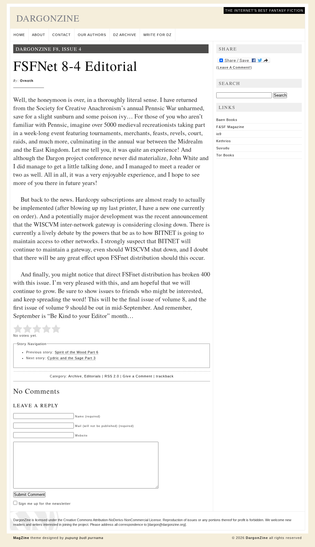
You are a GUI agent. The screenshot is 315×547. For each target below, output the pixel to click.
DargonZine (47, 18)
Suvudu (222, 148)
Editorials (92, 376)
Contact (61, 35)
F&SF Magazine (230, 127)
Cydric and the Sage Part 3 (71, 358)
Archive (75, 376)
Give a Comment (137, 376)
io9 (218, 134)
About (38, 35)
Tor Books (225, 155)
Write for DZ (157, 35)
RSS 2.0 (112, 376)
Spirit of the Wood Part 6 (76, 352)
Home (19, 35)
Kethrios (223, 141)
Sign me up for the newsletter (44, 503)
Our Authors (92, 35)
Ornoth (27, 80)
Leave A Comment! (234, 67)
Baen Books (226, 120)
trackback (165, 376)
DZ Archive (124, 35)
